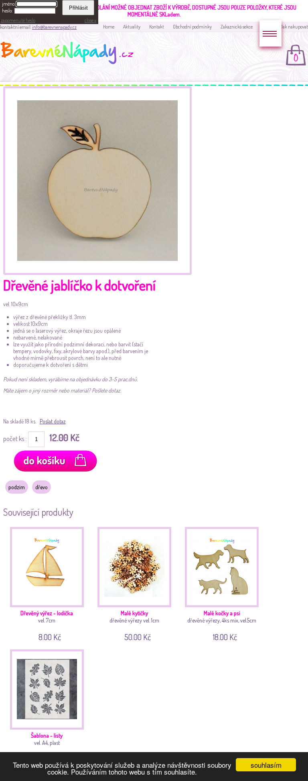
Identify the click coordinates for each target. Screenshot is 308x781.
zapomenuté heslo (18, 20)
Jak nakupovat (294, 27)
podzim (16, 487)
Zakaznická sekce (237, 27)
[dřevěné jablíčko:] (97, 272)
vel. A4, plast (47, 747)
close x (90, 20)
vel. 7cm (46, 624)
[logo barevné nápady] (69, 54)
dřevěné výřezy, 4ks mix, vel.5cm (221, 624)
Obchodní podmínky (192, 27)
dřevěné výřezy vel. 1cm (134, 624)
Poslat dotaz (53, 421)
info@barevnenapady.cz (54, 27)
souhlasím (266, 765)
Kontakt (156, 27)
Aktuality (131, 27)
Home (108, 27)
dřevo (41, 487)
